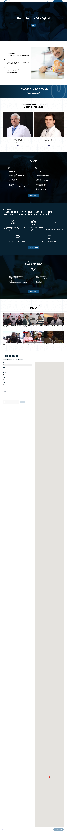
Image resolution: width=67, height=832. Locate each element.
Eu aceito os (11, 398)
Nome (4, 367)
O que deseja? (6, 362)
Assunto (4, 382)
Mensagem (5, 387)
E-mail (4, 372)
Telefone (5, 377)
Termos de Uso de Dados (14, 398)
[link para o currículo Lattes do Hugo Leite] (49, 145)
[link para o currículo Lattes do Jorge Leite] (18, 145)
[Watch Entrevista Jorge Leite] (53, 319)
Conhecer (33, 25)
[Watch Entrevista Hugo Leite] (13, 319)
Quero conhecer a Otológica (33, 93)
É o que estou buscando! (11, 72)
